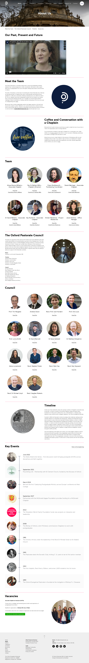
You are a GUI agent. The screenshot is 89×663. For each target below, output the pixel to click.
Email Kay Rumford (34, 224)
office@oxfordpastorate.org (61, 640)
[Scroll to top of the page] (44, 636)
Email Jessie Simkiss (74, 224)
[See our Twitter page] (64, 646)
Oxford (25, 3)
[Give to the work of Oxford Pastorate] (82, 3)
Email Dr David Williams (15, 224)
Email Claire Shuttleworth (54, 192)
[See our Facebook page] (53, 646)
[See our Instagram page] (61, 646)
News (55, 3)
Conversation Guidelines (31, 650)
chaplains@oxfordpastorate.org (21, 108)
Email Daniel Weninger (74, 192)
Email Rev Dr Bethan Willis (34, 192)
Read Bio (15, 190)
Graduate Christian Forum (31, 642)
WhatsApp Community (31, 647)
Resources (48, 3)
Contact (75, 3)
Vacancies (41, 29)
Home (6, 640)
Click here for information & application (15, 614)
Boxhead (66, 657)
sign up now (54, 133)
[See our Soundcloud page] (57, 646)
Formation (40, 3)
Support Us (68, 3)
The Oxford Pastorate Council (22, 29)
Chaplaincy (32, 3)
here (17, 101)
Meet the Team (9, 29)
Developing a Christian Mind (32, 641)
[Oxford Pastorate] (6, 3)
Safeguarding (28, 648)
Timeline (34, 29)
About (19, 3)
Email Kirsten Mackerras (54, 224)
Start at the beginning (78, 447)
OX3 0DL (72, 642)
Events (61, 3)
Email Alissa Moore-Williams (15, 192)
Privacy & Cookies (30, 651)
